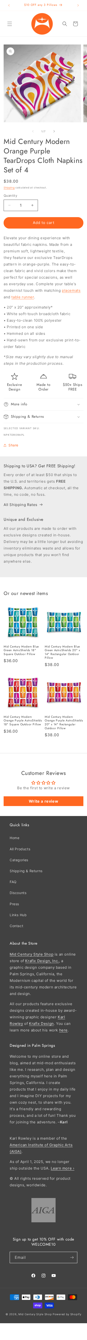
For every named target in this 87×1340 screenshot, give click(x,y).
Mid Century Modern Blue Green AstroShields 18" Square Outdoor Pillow (21, 650)
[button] (9, 23)
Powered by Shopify (67, 1314)
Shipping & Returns (26, 871)
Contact (16, 926)
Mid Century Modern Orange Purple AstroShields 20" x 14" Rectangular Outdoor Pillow (64, 722)
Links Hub (18, 915)
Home (14, 838)
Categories (19, 860)
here (63, 1030)
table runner (22, 297)
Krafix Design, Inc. (42, 960)
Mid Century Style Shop (31, 954)
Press (14, 904)
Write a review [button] (43, 801)
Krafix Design (41, 1023)
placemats (71, 290)
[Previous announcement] (9, 5)
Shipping (9, 187)
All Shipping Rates (20, 504)
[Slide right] (54, 131)
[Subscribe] (71, 1257)
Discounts (18, 893)
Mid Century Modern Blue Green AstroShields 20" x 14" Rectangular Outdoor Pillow (62, 652)
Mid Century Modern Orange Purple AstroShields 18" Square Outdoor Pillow (23, 721)
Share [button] (13, 445)
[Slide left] (33, 131)
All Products (20, 849)
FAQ (13, 882)
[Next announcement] (78, 5)
